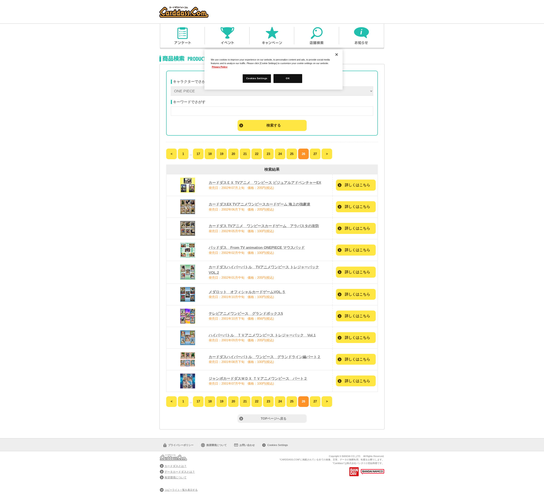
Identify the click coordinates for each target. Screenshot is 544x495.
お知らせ (361, 35)
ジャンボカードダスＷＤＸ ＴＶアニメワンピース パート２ (258, 378)
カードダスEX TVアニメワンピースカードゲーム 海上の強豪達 (259, 204)
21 (245, 154)
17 (198, 154)
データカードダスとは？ (179, 471)
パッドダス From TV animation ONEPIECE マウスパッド (257, 247)
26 (303, 154)
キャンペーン (272, 35)
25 (291, 154)
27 (315, 154)
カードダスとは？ (175, 466)
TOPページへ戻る (273, 418)
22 (256, 154)
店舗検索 (316, 35)
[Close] (336, 54)
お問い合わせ (247, 445)
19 (221, 154)
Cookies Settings (277, 445)
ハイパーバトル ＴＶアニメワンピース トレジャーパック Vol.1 (262, 335)
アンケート (182, 35)
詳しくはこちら (357, 185)
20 (233, 154)
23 (268, 154)
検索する (273, 125)
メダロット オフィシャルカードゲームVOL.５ (247, 292)
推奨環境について (216, 445)
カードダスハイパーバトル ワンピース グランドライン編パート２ (265, 357)
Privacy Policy (219, 67)
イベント (227, 35)
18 (210, 154)
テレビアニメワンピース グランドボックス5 (246, 313)
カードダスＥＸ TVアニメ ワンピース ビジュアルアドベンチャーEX (265, 182)
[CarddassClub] (183, 8)
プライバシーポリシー (181, 445)
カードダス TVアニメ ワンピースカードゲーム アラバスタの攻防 (264, 226)
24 (280, 154)
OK (288, 78)
